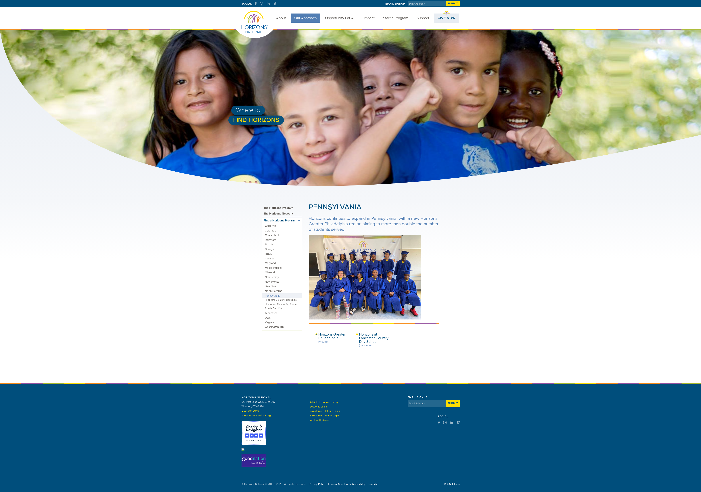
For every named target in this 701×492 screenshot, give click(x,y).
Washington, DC (274, 327)
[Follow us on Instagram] (261, 4)
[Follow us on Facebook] (256, 3)
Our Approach (305, 18)
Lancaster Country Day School (281, 304)
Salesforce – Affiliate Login (325, 411)
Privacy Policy (317, 484)
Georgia (270, 249)
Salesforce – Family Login (324, 415)
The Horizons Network (278, 213)
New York (270, 286)
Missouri (270, 272)
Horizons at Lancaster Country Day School (373, 339)
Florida (269, 244)
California (270, 225)
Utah (268, 317)
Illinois (268, 253)
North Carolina (273, 291)
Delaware (270, 240)
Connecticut (272, 235)
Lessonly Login (318, 406)
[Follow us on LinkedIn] (268, 3)
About (281, 18)
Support (423, 18)
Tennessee (271, 313)
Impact (369, 18)
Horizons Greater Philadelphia (332, 338)
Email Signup (395, 3)
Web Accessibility (355, 484)
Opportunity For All (340, 18)
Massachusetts (273, 267)
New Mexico (272, 281)
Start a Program (395, 18)
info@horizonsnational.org (256, 415)
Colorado (270, 230)
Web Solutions (452, 484)
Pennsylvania (272, 295)
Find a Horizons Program (280, 220)
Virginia (269, 322)
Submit (453, 3)
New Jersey (272, 277)
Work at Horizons (319, 420)
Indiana (269, 258)
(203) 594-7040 (250, 410)
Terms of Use (335, 484)
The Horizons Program (278, 208)
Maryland (270, 263)
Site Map (373, 484)
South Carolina (273, 308)
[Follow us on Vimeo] (274, 4)
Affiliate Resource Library (324, 402)
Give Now (446, 18)
